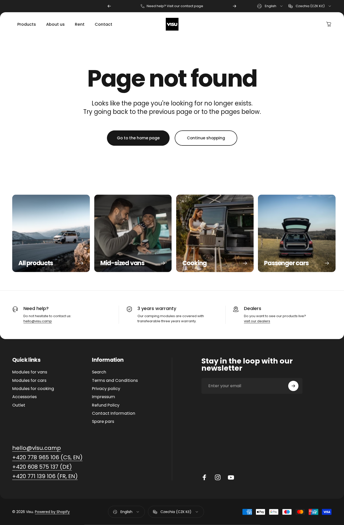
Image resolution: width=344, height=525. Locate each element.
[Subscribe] (293, 386)
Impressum (103, 396)
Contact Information (113, 413)
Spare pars (103, 421)
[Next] (234, 6)
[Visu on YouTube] (231, 477)
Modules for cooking (33, 388)
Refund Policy (105, 405)
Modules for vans (29, 372)
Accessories (24, 396)
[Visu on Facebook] (204, 477)
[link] (36, 448)
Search (99, 372)
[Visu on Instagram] (218, 477)
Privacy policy (106, 388)
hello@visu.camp (37, 321)
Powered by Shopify (52, 511)
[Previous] (109, 6)
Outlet (18, 405)
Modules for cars (29, 380)
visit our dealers (257, 321)
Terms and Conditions (115, 380)
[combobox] (270, 6)
